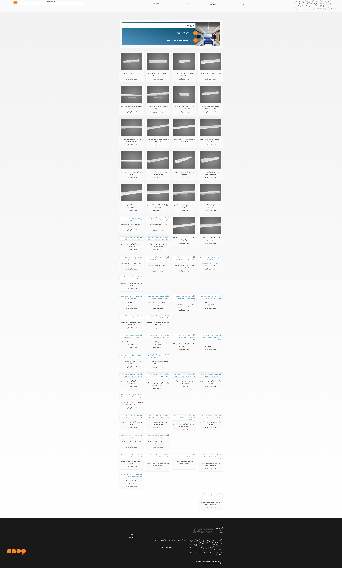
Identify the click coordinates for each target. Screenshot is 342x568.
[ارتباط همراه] (5, 561)
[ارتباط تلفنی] (10, 561)
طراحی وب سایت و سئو (207, 563)
